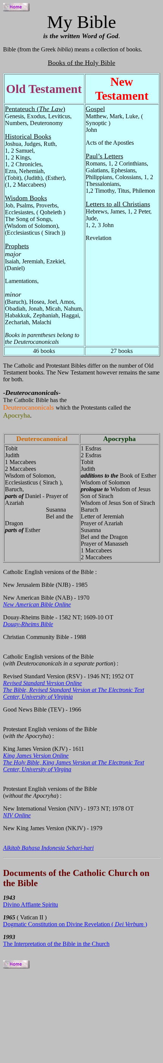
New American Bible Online (37, 604)
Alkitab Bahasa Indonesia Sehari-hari (48, 848)
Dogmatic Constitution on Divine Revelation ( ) (75, 924)
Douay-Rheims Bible (28, 624)
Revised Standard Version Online (42, 683)
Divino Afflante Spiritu (30, 904)
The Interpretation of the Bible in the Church (56, 944)
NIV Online (17, 815)
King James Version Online (36, 755)
